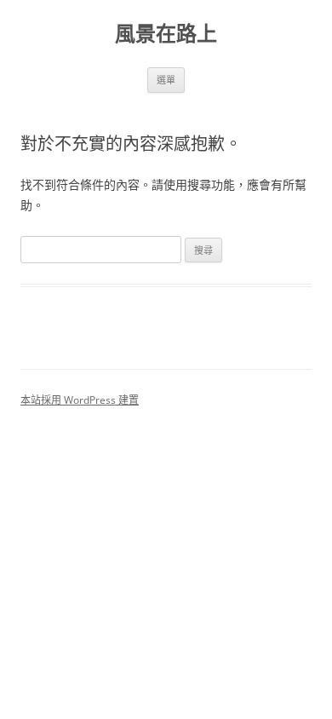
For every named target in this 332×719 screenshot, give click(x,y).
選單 (166, 79)
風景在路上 (166, 33)
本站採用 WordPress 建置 (79, 400)
